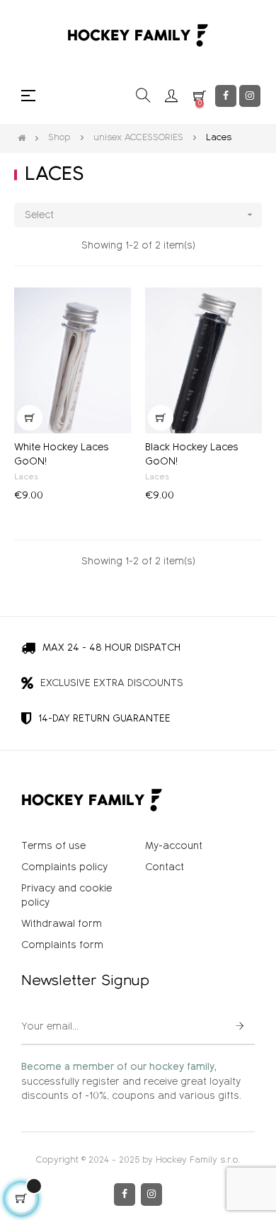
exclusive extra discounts (111, 683)
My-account (173, 846)
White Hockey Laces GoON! (61, 454)
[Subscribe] (240, 1027)
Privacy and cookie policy (66, 895)
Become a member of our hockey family (117, 1067)
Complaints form (62, 945)
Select (140, 215)
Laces (26, 477)
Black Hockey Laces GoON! (191, 454)
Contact (164, 867)
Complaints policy (64, 867)
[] (29, 418)
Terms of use (53, 846)
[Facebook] (225, 96)
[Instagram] (249, 96)
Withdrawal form (61, 924)
